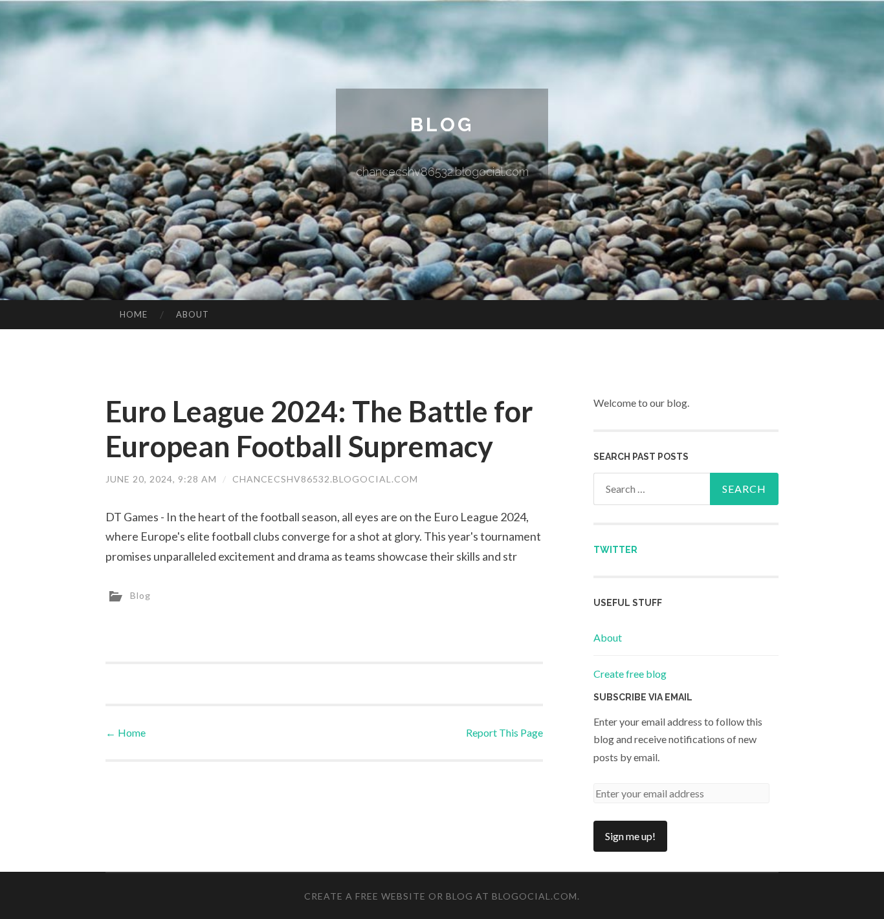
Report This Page (504, 732)
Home (134, 314)
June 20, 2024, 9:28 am (161, 478)
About (192, 314)
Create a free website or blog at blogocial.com (440, 896)
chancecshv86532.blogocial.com (325, 478)
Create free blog (630, 673)
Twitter (615, 550)
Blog (442, 124)
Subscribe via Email (642, 697)
